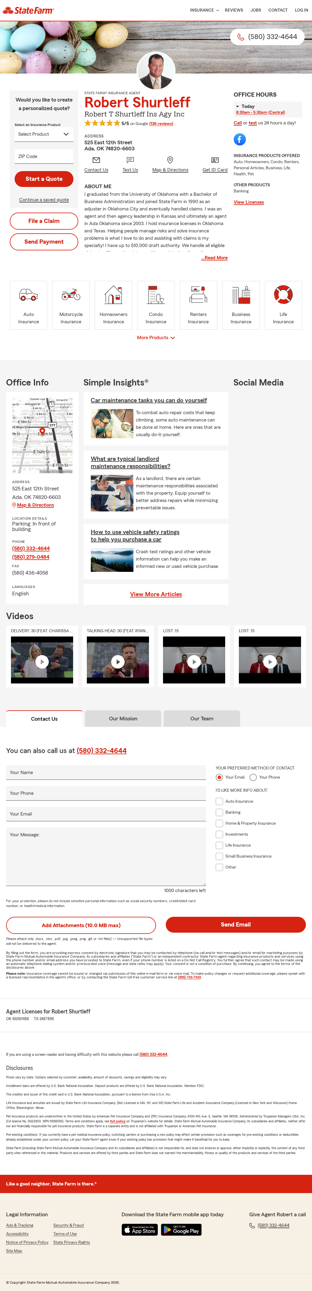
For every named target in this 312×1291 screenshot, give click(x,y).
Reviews (234, 10)
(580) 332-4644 (31, 548)
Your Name (21, 772)
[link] (28, 10)
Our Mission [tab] (123, 718)
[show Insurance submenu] (216, 10)
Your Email (21, 814)
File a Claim (44, 221)
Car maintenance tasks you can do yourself (149, 400)
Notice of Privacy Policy (27, 1242)
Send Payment (44, 242)
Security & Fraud (68, 1225)
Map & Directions (35, 505)
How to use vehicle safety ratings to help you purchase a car (135, 536)
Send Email (236, 925)
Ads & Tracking (19, 1225)
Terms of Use (65, 1234)
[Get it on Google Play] (181, 1230)
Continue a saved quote (44, 199)
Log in (301, 10)
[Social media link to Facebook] (240, 139)
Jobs (255, 10)
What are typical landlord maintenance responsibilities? (130, 462)
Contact (278, 10)
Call (238, 122)
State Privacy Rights (71, 1242)
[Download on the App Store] (140, 1230)
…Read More (214, 257)
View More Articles (156, 594)
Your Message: (25, 834)
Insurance (202, 10)
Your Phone (22, 793)
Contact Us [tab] (44, 719)
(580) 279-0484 (30, 557)
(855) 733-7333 (189, 977)
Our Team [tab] (202, 718)
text (253, 122)
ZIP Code (27, 156)
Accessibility (17, 1234)
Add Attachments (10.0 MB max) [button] (81, 925)
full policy (118, 1121)
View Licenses (249, 202)
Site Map (14, 1251)
